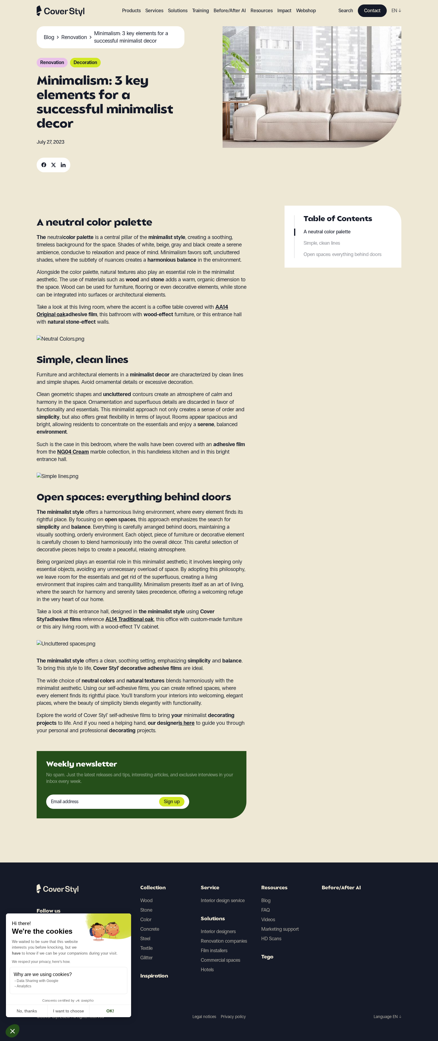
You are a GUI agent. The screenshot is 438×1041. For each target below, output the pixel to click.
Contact (372, 10)
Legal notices (204, 1016)
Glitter (146, 958)
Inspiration (154, 976)
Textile (146, 948)
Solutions (213, 919)
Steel (145, 938)
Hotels (207, 969)
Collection (153, 888)
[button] (12, 1031)
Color (145, 919)
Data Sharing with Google (37, 981)
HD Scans (271, 938)
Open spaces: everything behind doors (342, 254)
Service (210, 888)
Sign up (172, 801)
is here (186, 723)
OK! (110, 1011)
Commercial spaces (220, 960)
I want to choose (68, 1011)
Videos (268, 919)
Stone (146, 910)
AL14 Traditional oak (129, 619)
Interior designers (218, 931)
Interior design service (223, 900)
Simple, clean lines (322, 243)
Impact (284, 10)
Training (200, 10)
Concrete (149, 929)
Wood (146, 900)
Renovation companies (224, 941)
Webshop (306, 10)
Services (154, 10)
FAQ (265, 910)
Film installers (214, 950)
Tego (267, 957)
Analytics (24, 986)
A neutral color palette (327, 232)
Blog (266, 900)
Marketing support (280, 929)
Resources (274, 888)
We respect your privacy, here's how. (41, 962)
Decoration (85, 62)
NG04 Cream (73, 452)
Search (345, 10)
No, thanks (27, 1011)
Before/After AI (230, 10)
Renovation (52, 62)
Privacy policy (233, 1016)
